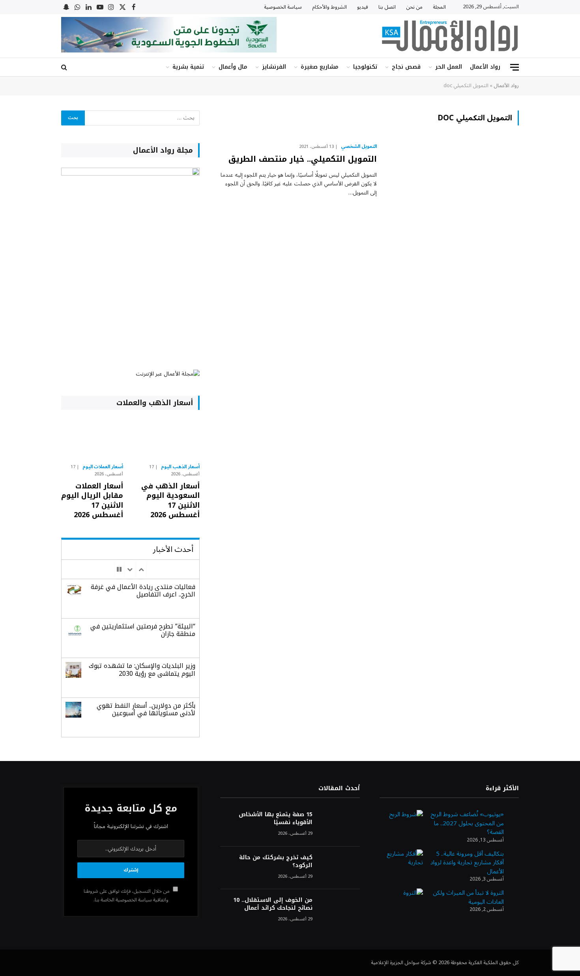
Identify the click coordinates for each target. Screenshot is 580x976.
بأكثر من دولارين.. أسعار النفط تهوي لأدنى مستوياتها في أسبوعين (146, 709)
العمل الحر (448, 67)
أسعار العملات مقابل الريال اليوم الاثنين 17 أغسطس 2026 (92, 500)
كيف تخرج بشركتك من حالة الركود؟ (275, 861)
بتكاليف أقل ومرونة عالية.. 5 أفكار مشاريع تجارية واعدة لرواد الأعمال (467, 862)
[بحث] (65, 67)
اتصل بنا (387, 7)
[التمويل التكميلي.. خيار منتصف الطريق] (453, 183)
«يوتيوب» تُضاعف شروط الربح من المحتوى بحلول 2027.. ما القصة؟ (467, 823)
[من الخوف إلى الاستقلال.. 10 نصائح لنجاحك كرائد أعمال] (340, 911)
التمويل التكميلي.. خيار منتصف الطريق (302, 159)
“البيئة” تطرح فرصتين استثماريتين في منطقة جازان (142, 630)
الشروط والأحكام (329, 7)
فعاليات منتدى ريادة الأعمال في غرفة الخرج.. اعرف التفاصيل (143, 590)
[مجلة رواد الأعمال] (450, 36)
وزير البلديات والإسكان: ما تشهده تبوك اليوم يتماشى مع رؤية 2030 (142, 669)
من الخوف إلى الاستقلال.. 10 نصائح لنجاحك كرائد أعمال (272, 904)
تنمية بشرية (188, 67)
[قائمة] (514, 67)
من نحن (414, 7)
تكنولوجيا (365, 67)
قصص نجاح (406, 67)
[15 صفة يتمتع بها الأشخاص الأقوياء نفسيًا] (340, 825)
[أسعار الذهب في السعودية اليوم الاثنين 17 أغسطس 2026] (168, 438)
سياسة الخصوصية (283, 7)
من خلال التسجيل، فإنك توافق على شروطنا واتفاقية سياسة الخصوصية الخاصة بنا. (127, 895)
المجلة (439, 7)
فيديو (362, 7)
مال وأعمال (233, 67)
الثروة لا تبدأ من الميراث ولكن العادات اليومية (468, 897)
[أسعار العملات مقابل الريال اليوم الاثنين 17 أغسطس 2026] (92, 438)
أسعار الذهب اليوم (180, 467)
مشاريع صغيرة (320, 67)
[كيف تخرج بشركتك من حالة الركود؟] (340, 868)
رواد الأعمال (485, 67)
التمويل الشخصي (359, 146)
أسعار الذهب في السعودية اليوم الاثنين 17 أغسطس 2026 (170, 500)
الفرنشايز (274, 67)
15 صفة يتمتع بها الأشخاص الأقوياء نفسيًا (275, 818)
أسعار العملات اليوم (102, 467)
